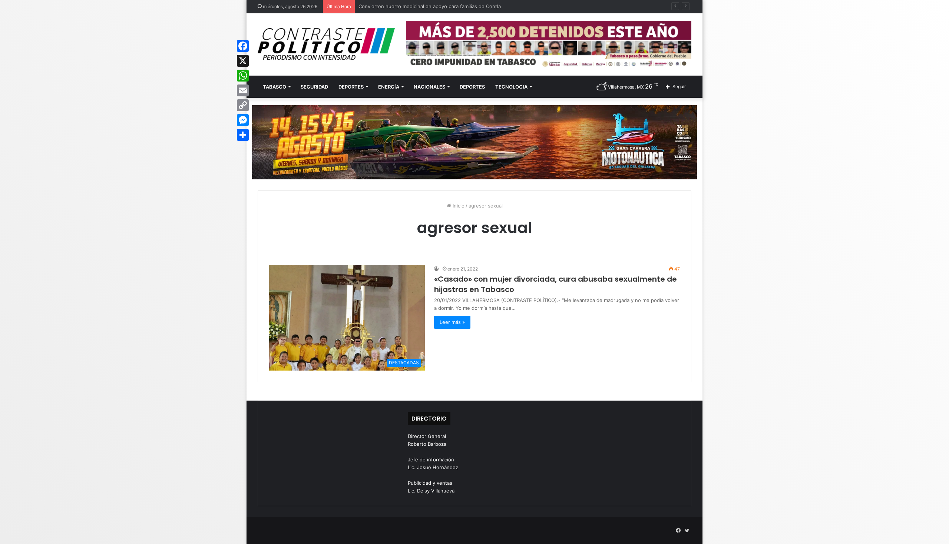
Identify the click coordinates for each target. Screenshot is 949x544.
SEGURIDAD (314, 87)
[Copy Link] (242, 105)
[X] (242, 60)
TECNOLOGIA (511, 87)
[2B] (474, 142)
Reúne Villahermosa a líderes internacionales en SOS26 (422, 6)
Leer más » (452, 322)
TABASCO (274, 87)
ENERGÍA (388, 87)
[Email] (242, 90)
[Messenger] (242, 120)
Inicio (457, 206)
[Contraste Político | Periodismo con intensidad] (326, 44)
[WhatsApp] (242, 75)
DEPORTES (351, 87)
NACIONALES (429, 87)
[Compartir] (242, 134)
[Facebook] (242, 46)
